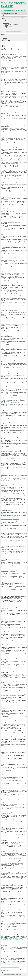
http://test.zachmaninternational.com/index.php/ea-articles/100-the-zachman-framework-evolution (14, 966)
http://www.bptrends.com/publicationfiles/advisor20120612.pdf (13, 434)
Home (7, 17)
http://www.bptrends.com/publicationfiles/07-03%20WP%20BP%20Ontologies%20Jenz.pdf (13, 518)
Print (4, 45)
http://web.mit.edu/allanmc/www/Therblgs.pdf (10, 402)
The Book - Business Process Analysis (16, 17)
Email (4, 46)
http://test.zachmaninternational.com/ (14, 962)
